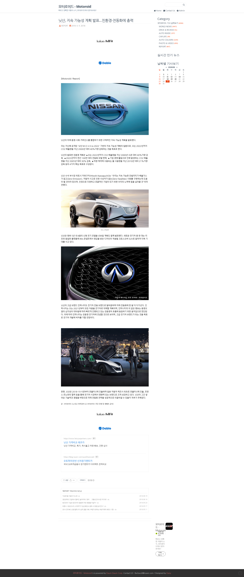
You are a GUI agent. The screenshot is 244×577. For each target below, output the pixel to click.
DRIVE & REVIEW (168, 30)
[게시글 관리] (73, 480)
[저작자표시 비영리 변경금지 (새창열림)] (91, 480)
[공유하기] (70, 480)
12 (171, 77)
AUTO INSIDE (167, 33)
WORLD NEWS (168, 26)
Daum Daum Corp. (114, 573)
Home (158, 10)
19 (171, 79)
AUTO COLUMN (168, 40)
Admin (182, 10)
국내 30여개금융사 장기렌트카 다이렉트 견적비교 (85, 464)
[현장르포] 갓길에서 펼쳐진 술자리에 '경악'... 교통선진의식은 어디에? (84, 499)
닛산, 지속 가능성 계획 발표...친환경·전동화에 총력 (95, 20)
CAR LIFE (164, 36)
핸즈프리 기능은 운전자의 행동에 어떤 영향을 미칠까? (79, 503)
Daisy (168, 573)
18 (168, 79)
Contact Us (170, 10)
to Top (240, 573)
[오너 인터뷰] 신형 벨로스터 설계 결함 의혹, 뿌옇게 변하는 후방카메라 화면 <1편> (88, 509)
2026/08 (171, 67)
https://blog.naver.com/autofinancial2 (79, 457)
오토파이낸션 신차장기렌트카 (78, 460)
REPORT (64, 26)
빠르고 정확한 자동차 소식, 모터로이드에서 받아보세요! (160, 544)
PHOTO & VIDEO (168, 43)
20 (175, 79)
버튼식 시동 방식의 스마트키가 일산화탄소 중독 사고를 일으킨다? (83, 506)
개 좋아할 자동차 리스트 (70, 496)
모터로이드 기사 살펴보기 (170, 23)
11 (167, 77)
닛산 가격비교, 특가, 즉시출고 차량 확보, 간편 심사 (85, 446)
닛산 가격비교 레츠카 (74, 442)
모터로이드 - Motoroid (74, 6)
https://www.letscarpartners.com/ (77, 438)
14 (179, 77)
